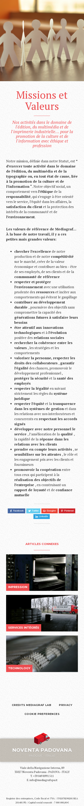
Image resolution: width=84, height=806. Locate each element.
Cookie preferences (42, 713)
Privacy (65, 705)
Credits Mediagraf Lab (31, 705)
